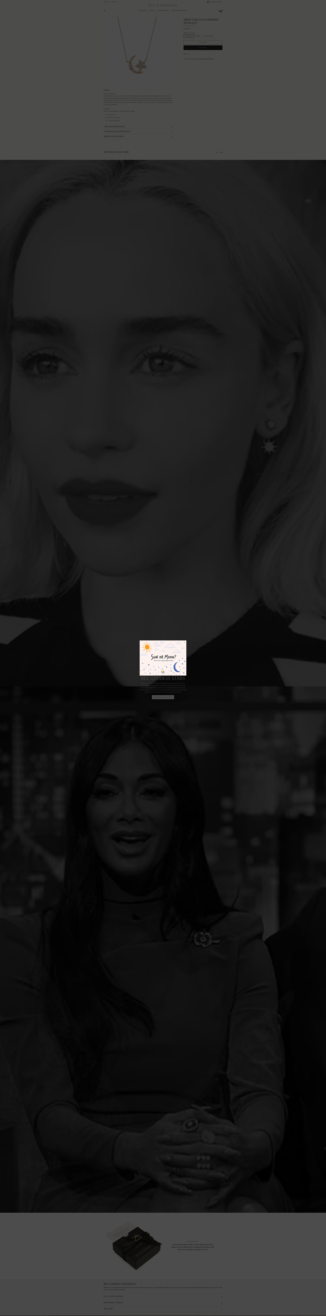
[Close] (184, 660)
